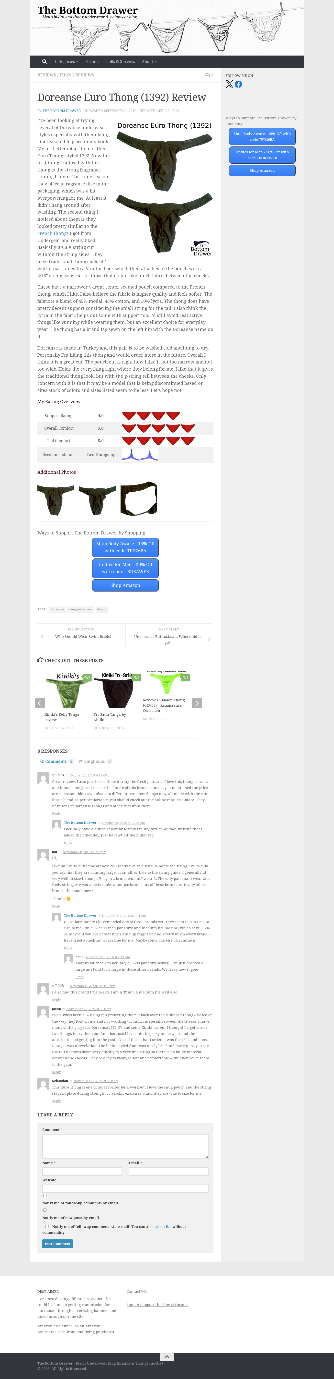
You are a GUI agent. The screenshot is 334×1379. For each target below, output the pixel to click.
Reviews (46, 75)
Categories (65, 61)
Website (49, 1180)
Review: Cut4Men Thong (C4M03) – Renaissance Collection (164, 705)
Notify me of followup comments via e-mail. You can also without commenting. (114, 1229)
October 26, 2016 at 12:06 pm (91, 775)
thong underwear (80, 609)
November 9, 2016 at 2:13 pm (108, 957)
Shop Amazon (125, 585)
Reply (56, 813)
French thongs (53, 233)
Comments (58, 761)
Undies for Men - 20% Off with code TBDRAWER (125, 568)
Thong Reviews (76, 75)
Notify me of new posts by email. (71, 1218)
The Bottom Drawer (87, 10)
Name (49, 1163)
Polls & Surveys (120, 61)
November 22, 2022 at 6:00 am (88, 1009)
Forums (92, 61)
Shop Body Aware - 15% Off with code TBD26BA (125, 547)
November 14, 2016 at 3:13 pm (92, 986)
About (147, 61)
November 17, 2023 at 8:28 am (95, 1081)
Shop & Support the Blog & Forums (158, 1305)
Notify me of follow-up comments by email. (80, 1203)
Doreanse (57, 609)
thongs (102, 609)
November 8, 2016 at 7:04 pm (124, 916)
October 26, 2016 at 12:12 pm (123, 823)
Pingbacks (97, 761)
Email (135, 1163)
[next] (197, 703)
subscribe (163, 1227)
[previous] (40, 703)
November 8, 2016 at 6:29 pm (84, 852)
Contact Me (137, 1291)
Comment (52, 1130)
